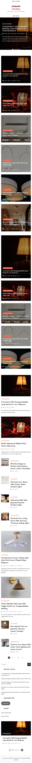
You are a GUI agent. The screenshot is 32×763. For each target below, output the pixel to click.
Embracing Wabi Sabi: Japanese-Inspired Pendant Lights (15, 362)
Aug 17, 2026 (7, 33)
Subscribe (6, 703)
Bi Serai (15, 33)
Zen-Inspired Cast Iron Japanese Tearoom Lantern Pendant (19, 628)
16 (19, 657)
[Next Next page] (22, 657)
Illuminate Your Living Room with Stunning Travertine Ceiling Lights (15, 223)
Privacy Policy (5, 716)
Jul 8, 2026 (6, 199)
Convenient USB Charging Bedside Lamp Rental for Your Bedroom (14, 28)
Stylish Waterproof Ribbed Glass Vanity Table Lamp (15, 294)
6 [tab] (19, 49)
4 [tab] (16, 49)
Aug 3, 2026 (7, 140)
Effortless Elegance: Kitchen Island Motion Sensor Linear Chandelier (16, 134)
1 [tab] (12, 49)
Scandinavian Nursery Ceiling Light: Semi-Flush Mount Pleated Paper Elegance (15, 560)
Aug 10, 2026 (7, 110)
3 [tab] (15, 49)
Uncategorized (7, 23)
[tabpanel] (16, 34)
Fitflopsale (16, 9)
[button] (16, 16)
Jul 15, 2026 (7, 169)
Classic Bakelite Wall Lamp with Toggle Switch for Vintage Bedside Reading (14, 606)
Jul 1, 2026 (6, 229)
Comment (19, 566)
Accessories (7, 160)
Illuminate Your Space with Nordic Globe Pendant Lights (15, 340)
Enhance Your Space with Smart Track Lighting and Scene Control (20, 647)
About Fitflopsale (6, 713)
